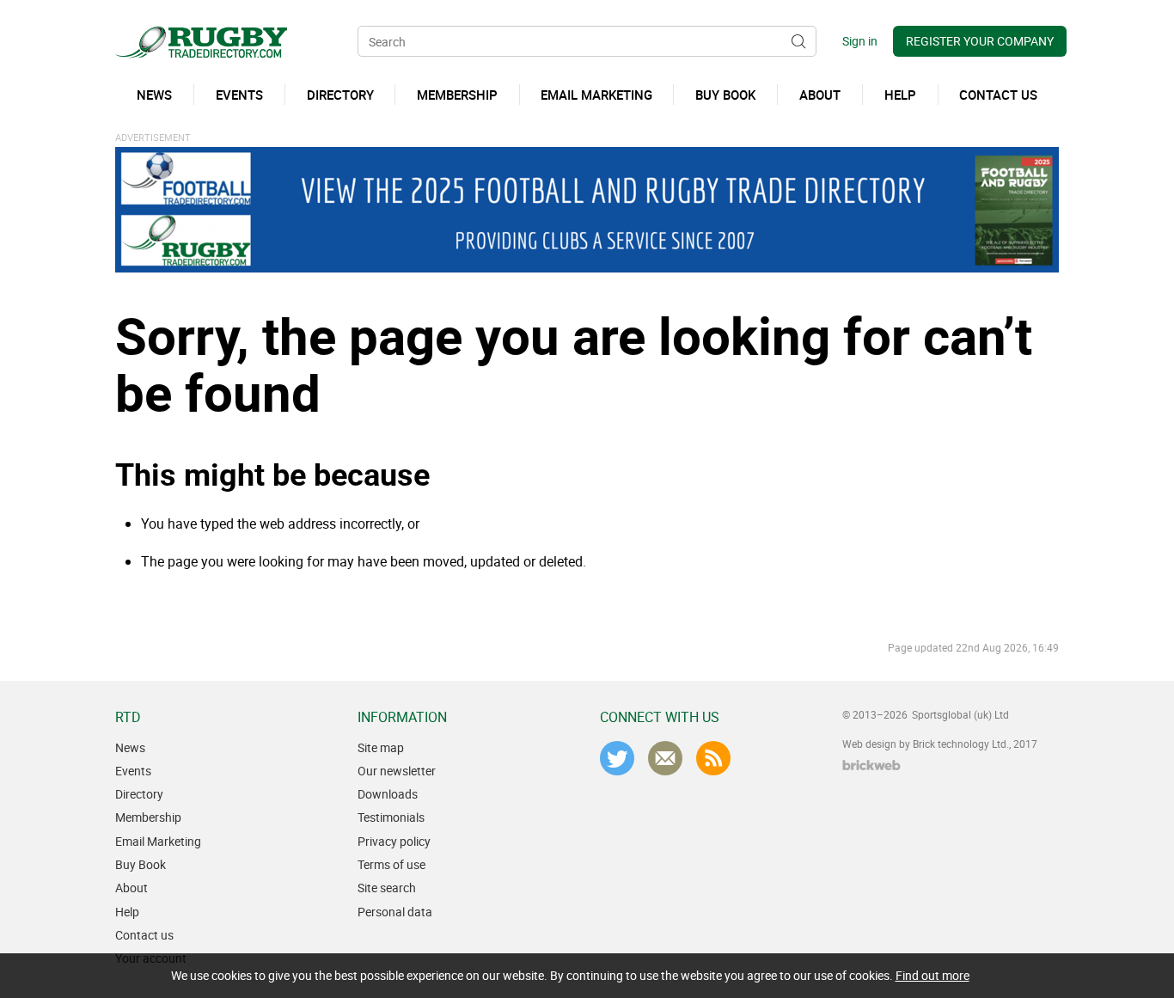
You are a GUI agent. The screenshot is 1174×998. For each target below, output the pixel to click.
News (130, 747)
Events (133, 770)
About (131, 887)
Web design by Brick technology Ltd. (925, 743)
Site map (381, 747)
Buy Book (140, 864)
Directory (139, 794)
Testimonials (391, 817)
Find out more (932, 975)
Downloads (388, 794)
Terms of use (391, 864)
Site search (387, 887)
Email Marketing (158, 841)
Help (127, 911)
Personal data (395, 911)
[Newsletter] (665, 758)
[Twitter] (617, 758)
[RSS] (713, 758)
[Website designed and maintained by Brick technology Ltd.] (871, 765)
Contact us (144, 935)
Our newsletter (397, 770)
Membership (148, 817)
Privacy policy (394, 841)
